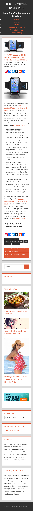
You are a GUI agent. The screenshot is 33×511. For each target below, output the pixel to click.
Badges (16, 19)
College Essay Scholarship (16, 27)
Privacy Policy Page (16, 30)
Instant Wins (15, 244)
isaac (18, 62)
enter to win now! (19, 125)
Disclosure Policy (16, 33)
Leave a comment (9, 66)
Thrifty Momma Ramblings (16, 6)
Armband (20, 241)
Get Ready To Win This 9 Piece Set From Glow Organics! (15, 250)
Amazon (6, 64)
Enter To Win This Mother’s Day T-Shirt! (15, 255)
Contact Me (16, 25)
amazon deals (15, 239)
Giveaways (8, 244)
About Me (16, 22)
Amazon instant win (10, 241)
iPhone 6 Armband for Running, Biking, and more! (15, 108)
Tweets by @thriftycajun (12, 430)
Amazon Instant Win (16, 64)
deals (25, 241)
